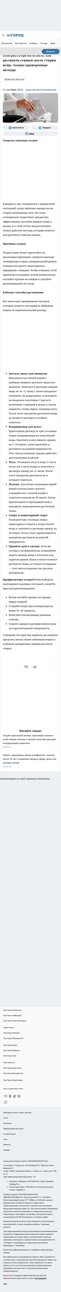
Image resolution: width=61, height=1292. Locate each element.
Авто (5, 1139)
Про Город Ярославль (12, 1068)
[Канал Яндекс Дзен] (19, 1096)
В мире (44, 43)
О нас (5, 1118)
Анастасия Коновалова (40, 89)
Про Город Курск (10, 1045)
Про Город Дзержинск (12, 1010)
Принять (50, 51)
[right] (58, 43)
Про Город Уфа (9, 1056)
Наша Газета (8, 1027)
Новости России (14, 79)
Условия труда (9, 1134)
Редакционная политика (13, 1128)
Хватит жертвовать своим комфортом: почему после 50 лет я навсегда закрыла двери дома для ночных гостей (29, 761)
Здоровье (54, 43)
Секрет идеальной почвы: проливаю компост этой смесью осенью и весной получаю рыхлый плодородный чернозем (29, 741)
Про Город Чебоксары (12, 1015)
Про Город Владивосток (13, 1073)
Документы (6, 43)
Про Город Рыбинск (11, 1050)
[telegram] (36, 667)
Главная (6, 1150)
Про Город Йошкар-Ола (13, 1038)
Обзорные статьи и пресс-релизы (17, 1112)
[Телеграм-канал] (44, 128)
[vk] (26, 667)
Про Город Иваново (11, 1033)
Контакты (7, 1123)
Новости (7, 1144)
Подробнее (20, 1245)
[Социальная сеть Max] (30, 133)
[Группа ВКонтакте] (16, 128)
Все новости (21, 43)
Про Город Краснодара (13, 1080)
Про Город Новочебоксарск (14, 1021)
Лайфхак (33, 43)
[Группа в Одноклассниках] (10, 1096)
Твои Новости (9, 1062)
